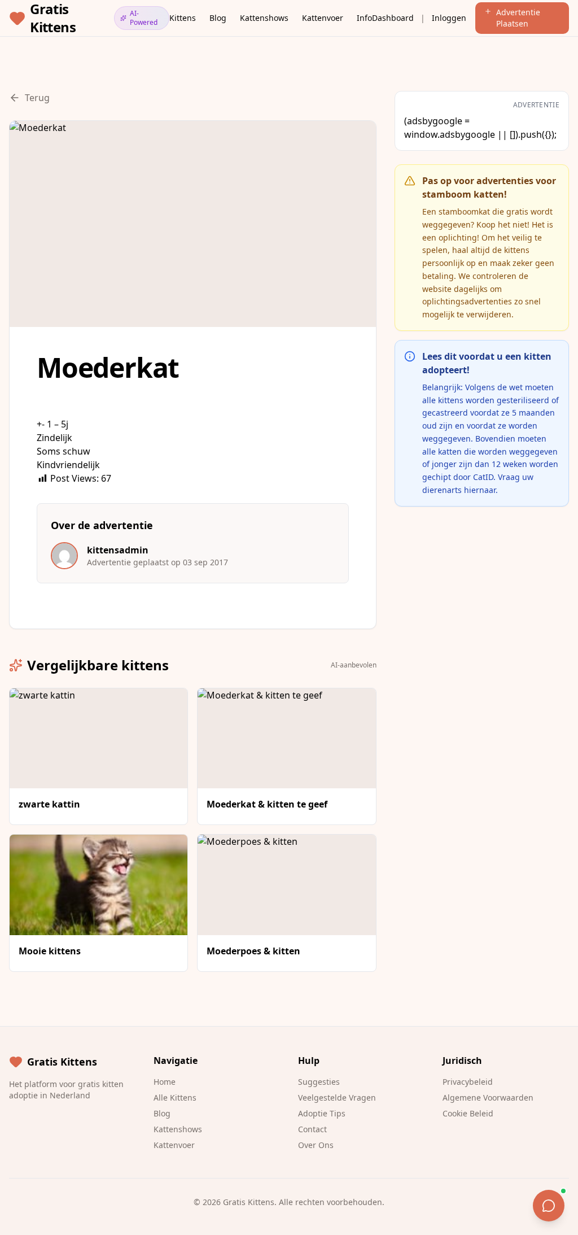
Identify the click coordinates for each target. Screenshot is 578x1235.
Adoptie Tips (321, 1113)
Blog (217, 17)
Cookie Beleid (468, 1113)
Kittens (182, 17)
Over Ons (316, 1145)
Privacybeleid (468, 1081)
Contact (312, 1129)
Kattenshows (264, 17)
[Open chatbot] (548, 1205)
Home (165, 1081)
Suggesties (319, 1081)
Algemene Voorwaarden (488, 1097)
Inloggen (449, 17)
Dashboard (393, 17)
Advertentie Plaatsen (518, 18)
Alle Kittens (175, 1097)
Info (364, 17)
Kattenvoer (322, 17)
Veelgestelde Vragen (337, 1097)
